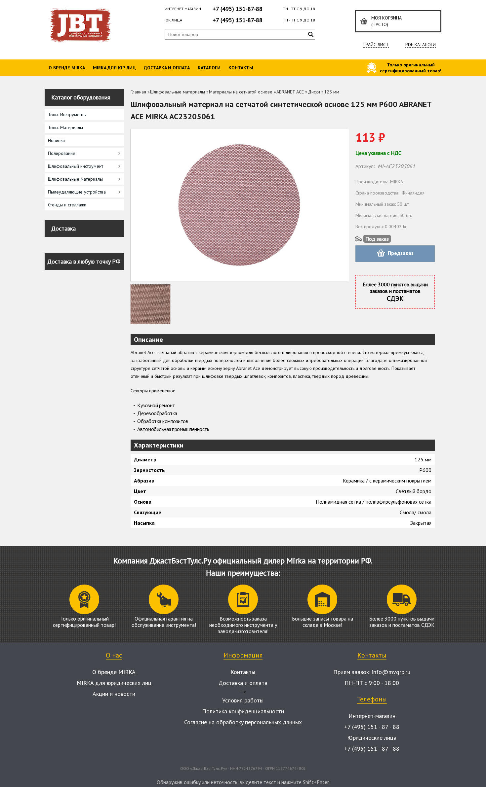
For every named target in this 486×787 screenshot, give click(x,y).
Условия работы (242, 700)
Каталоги (209, 68)
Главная (138, 92)
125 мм (331, 92)
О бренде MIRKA (67, 68)
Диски (314, 92)
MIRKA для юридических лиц (114, 683)
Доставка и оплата (167, 68)
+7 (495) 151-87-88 (238, 9)
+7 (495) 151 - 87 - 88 (371, 727)
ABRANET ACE (290, 92)
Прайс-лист (376, 45)
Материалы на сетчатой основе (240, 92)
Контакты (240, 68)
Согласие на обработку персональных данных (243, 722)
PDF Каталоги (420, 45)
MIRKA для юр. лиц (114, 68)
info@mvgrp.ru (391, 672)
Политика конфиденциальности (243, 711)
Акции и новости (114, 694)
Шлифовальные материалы (177, 92)
